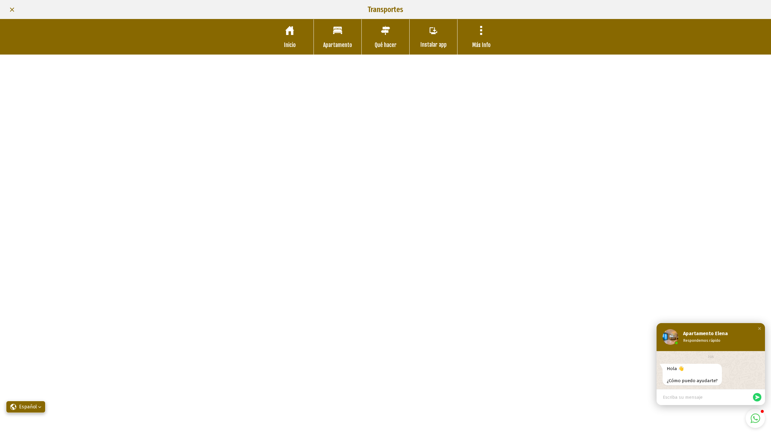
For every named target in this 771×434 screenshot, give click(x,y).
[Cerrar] (12, 9)
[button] (760, 329)
